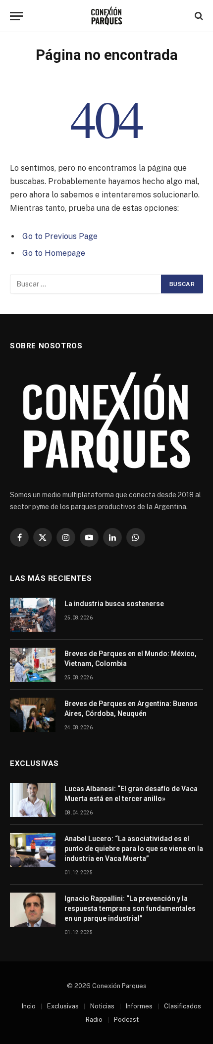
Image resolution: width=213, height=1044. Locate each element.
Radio (94, 1019)
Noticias (102, 1006)
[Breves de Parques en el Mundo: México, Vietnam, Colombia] (32, 665)
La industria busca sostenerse (114, 604)
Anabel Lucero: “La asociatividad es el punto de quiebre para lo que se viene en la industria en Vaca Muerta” (133, 848)
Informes (139, 1006)
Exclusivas (63, 1006)
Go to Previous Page (60, 236)
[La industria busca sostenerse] (32, 615)
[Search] (198, 16)
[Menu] (16, 16)
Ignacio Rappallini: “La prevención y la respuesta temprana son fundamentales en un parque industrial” (130, 908)
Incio (29, 1006)
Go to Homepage (53, 253)
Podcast (126, 1019)
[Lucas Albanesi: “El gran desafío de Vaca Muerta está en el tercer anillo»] (32, 800)
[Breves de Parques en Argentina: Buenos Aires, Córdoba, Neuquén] (32, 715)
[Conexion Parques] (106, 16)
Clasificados (182, 1006)
